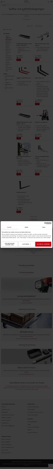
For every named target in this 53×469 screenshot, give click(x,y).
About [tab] (43, 227)
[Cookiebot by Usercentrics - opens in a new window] (45, 223)
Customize (25, 244)
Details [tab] (26, 227)
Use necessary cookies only (10, 244)
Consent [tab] (9, 227)
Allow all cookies (43, 244)
